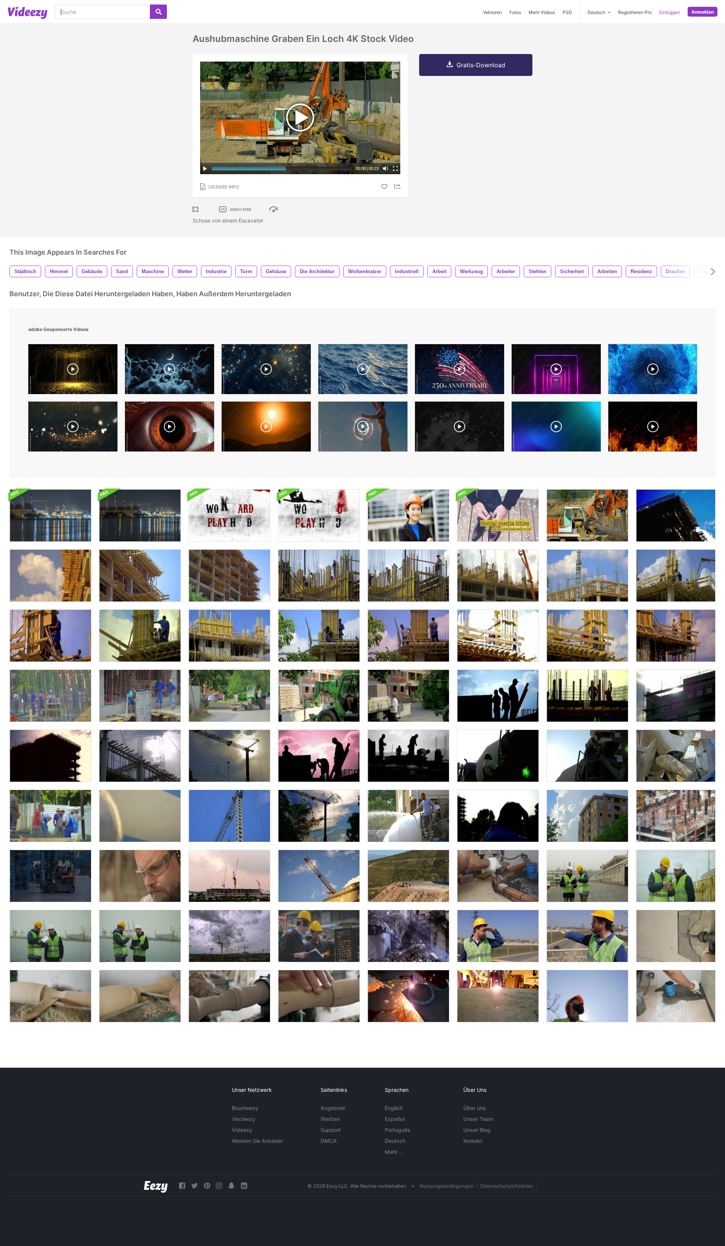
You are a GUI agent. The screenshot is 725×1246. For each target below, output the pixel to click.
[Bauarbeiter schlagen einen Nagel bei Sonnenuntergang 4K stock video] (408, 635)
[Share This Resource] (398, 186)
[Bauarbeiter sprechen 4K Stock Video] (140, 635)
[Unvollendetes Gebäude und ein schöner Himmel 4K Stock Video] (676, 515)
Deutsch (395, 1141)
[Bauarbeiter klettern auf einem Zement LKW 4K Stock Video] (498, 756)
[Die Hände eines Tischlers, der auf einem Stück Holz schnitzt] (229, 996)
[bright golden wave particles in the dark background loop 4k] (72, 428)
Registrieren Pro (635, 12)
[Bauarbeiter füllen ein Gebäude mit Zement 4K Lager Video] (319, 575)
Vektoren (492, 12)
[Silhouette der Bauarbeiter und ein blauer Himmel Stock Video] (498, 695)
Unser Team (478, 1119)
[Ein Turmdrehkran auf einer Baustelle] (319, 876)
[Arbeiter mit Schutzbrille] (140, 876)
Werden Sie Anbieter (257, 1141)
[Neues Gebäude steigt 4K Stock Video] (229, 635)
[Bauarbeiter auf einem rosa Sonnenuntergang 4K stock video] (319, 756)
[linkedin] (244, 1185)
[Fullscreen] (395, 168)
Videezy (242, 1130)
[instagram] (219, 1185)
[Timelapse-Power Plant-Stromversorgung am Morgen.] (50, 515)
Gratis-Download (481, 65)
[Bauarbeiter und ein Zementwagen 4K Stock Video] (587, 756)
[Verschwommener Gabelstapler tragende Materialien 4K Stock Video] (319, 695)
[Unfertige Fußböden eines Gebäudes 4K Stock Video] (229, 575)
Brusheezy (245, 1108)
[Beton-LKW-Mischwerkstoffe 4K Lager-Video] (676, 756)
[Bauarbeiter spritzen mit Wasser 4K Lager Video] (408, 816)
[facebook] (182, 1185)
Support (331, 1130)
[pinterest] (207, 1185)
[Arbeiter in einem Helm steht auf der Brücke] (498, 936)
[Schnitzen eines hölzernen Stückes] (50, 996)
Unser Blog (477, 1130)
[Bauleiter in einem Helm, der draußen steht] (587, 996)
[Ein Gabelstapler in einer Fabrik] (50, 876)
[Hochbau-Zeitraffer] (229, 876)
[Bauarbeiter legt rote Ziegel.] (498, 876)
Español (394, 1119)
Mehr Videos (542, 12)
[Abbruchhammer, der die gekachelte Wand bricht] (676, 936)
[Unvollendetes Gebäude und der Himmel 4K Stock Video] (587, 575)
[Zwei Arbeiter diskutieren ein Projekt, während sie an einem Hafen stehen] (587, 876)
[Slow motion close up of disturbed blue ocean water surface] (362, 371)
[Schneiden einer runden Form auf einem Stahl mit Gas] (408, 996)
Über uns (474, 1108)
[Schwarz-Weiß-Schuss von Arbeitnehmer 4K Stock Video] (408, 756)
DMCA (329, 1141)
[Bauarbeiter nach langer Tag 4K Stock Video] (498, 816)
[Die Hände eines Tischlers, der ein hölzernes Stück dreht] (319, 996)
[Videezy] (28, 13)
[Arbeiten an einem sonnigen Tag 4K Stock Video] (498, 635)
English (394, 1108)
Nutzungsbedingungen (447, 1186)
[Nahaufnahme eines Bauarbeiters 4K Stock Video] (50, 635)
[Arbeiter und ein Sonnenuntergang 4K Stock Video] (587, 695)
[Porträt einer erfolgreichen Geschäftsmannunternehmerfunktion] (408, 515)
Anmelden (702, 12)
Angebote (333, 1108)
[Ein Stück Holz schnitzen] (140, 996)
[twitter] (194, 1185)
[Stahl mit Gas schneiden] (498, 996)
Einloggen (669, 12)
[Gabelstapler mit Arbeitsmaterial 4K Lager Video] (408, 695)
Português (397, 1130)
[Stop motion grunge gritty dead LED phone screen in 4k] (459, 428)
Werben (330, 1119)
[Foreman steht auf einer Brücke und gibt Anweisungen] (587, 936)
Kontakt (472, 1141)
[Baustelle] (676, 816)
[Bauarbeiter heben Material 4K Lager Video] (140, 695)
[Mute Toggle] (386, 168)
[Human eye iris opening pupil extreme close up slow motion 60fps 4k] (169, 428)
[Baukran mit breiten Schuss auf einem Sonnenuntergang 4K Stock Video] (319, 816)
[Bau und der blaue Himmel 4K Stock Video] (229, 816)
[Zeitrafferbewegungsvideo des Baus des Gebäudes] (229, 936)
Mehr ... (394, 1152)
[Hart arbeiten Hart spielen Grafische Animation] (229, 515)
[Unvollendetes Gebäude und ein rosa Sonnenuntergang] (50, 756)
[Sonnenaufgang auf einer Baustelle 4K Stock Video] (140, 756)
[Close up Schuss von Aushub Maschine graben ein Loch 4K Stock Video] (587, 515)
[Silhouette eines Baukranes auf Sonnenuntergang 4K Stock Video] (229, 756)
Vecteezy (243, 1119)
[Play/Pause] (205, 168)
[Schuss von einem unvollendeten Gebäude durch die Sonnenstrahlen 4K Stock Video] (676, 695)
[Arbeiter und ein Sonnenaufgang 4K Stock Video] (587, 635)
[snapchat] (231, 1185)
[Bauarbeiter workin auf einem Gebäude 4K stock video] (50, 695)
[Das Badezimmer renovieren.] (676, 996)
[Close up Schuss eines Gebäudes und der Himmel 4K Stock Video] (140, 575)
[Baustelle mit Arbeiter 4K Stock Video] (676, 575)
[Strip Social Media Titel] (498, 515)
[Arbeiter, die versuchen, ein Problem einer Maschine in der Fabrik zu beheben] (319, 936)
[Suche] (158, 12)
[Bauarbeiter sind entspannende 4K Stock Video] (408, 575)
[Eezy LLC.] (156, 1186)
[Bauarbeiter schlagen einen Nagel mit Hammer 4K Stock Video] (319, 635)
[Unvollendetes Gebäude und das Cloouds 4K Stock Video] (587, 816)
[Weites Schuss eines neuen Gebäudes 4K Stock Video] (498, 575)
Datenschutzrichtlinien (506, 1186)
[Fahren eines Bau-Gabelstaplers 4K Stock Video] (229, 695)
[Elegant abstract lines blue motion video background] (556, 428)
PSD (567, 12)
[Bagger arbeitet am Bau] (408, 876)
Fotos (515, 12)
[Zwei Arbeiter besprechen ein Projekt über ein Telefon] (676, 876)
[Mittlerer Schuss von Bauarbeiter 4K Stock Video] (676, 635)
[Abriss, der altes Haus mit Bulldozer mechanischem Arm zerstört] (408, 936)
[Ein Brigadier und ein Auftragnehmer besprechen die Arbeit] (50, 936)
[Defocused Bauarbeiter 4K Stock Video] (50, 816)
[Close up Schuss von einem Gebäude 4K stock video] (50, 575)
